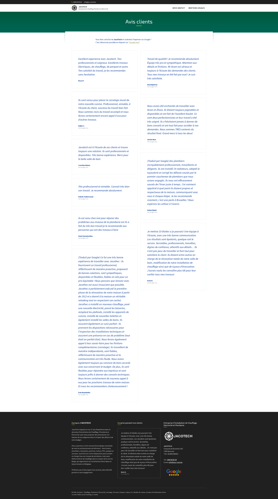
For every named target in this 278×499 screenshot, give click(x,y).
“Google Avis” (134, 42)
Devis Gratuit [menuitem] (179, 8)
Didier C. (81, 126)
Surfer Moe (151, 139)
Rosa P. (81, 81)
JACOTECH (83, 7)
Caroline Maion (84, 165)
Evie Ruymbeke (84, 392)
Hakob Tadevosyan (85, 197)
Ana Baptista (152, 85)
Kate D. (150, 281)
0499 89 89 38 (77, 2)
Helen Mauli (151, 210)
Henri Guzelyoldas (85, 236)
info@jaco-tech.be (90, 2)
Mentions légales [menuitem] (197, 8)
